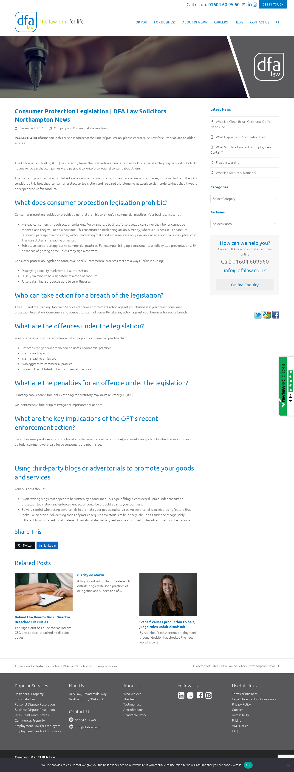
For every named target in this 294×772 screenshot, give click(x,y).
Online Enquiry (245, 284)
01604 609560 (85, 720)
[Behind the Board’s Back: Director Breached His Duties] (44, 591)
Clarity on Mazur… (92, 575)
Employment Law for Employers (37, 725)
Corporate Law (25, 699)
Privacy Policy (241, 704)
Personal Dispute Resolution (35, 704)
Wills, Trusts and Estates (32, 714)
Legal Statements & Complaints (254, 699)
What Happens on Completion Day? (241, 137)
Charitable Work (134, 714)
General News (99, 128)
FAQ (235, 731)
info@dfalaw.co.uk (245, 270)
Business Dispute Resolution (35, 709)
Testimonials (132, 704)
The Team (130, 699)
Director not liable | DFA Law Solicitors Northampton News (234, 666)
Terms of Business (244, 693)
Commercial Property (30, 720)
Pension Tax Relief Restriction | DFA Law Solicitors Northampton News (66, 666)
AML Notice (240, 725)
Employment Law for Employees (38, 731)
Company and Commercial (71, 128)
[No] (288, 765)
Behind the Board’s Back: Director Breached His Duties (42, 619)
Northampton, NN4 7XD (86, 699)
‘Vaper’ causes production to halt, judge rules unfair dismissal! (167, 624)
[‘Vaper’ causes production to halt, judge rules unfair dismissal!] (168, 593)
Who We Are (132, 693)
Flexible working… (229, 162)
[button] (277, 21)
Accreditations (133, 709)
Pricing (236, 720)
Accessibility (240, 714)
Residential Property (29, 693)
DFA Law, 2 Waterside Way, (88, 693)
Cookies (237, 709)
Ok (248, 765)
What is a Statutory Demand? (236, 172)
